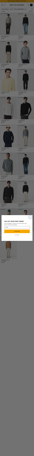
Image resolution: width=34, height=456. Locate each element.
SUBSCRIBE (17, 231)
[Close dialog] (30, 217)
